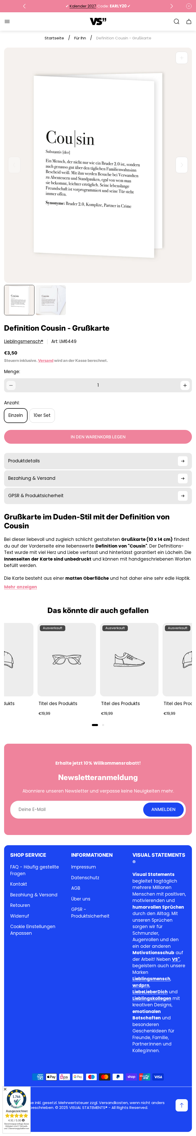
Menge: (12, 372)
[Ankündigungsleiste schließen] (189, 6)
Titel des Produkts (58, 703)
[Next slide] (171, 6)
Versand (45, 360)
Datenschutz (85, 878)
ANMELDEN (163, 809)
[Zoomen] (182, 58)
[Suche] (176, 21)
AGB (75, 888)
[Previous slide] (24, 6)
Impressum (83, 867)
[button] (95, 725)
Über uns (80, 899)
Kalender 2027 (83, 6)
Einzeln (15, 415)
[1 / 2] (19, 300)
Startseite (54, 38)
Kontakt (18, 884)
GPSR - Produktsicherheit (90, 912)
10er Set (42, 415)
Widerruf (19, 916)
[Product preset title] (67, 659)
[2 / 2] (50, 300)
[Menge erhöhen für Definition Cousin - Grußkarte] (185, 385)
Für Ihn (80, 38)
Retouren (20, 905)
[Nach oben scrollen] (182, 1105)
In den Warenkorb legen (98, 436)
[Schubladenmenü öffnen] (7, 21)
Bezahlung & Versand (33, 895)
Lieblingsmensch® (23, 341)
